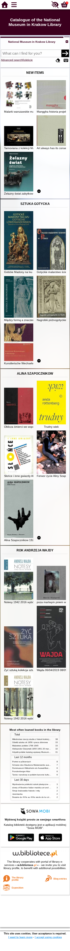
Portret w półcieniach (21, 762)
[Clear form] (58, 60)
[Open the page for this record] (19, 95)
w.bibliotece (27, 865)
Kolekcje (27, 59)
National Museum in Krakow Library (31, 41)
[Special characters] (66, 60)
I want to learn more (20, 937)
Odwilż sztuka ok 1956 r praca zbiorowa (30, 742)
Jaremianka (17, 794)
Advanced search (11, 59)
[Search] (65, 53)
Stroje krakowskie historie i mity (26, 791)
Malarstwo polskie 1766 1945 (25, 746)
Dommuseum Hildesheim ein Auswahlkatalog (32, 768)
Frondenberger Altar (21, 771)
